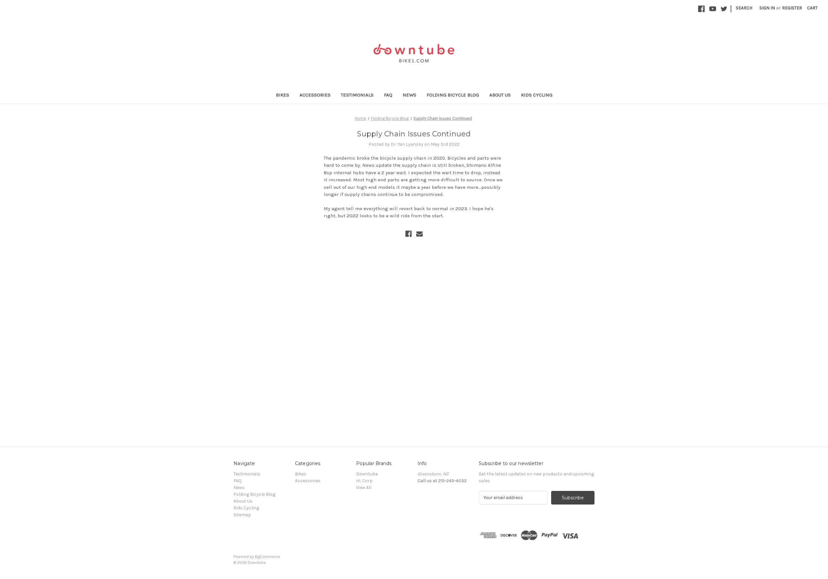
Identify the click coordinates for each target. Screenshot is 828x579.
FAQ (388, 95)
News (409, 95)
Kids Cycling (536, 95)
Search (744, 8)
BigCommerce (267, 556)
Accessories (315, 95)
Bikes (282, 95)
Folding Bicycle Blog (453, 95)
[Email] (419, 233)
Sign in (767, 8)
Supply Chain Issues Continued (414, 134)
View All (363, 487)
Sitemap (242, 514)
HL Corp (364, 480)
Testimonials (357, 95)
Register (792, 8)
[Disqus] (414, 329)
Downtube (367, 474)
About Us (500, 95)
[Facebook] (408, 233)
